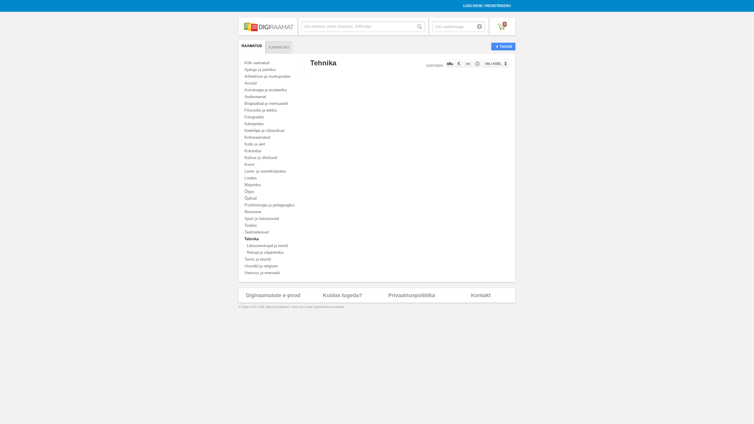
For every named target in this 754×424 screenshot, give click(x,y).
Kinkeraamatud (257, 137)
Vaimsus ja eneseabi (262, 273)
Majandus (252, 185)
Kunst (249, 164)
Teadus (250, 225)
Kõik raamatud (256, 63)
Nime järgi (468, 63)
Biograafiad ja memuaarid (266, 103)
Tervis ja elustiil (257, 259)
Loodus (250, 178)
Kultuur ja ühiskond (260, 157)
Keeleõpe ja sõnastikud (264, 130)
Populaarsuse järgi (450, 63)
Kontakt (481, 295)
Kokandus (253, 151)
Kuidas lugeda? (342, 295)
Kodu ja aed (254, 144)
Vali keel (493, 63)
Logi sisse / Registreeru (487, 6)
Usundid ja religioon (261, 266)
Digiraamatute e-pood (273, 295)
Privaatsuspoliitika (411, 295)
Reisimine (252, 212)
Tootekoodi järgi (477, 63)
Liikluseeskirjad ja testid (267, 246)
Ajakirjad (278, 47)
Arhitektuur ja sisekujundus (267, 76)
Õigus (249, 191)
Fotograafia (254, 117)
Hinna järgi (459, 63)
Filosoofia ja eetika (260, 110)
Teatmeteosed (256, 232)
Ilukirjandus (254, 124)
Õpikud (250, 198)
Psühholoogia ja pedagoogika (269, 205)
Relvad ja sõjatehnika (265, 252)
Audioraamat (255, 97)
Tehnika (251, 239)
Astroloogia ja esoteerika (265, 90)
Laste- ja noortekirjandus (265, 171)
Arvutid (250, 83)
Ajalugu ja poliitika (259, 69)
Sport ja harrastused (261, 218)
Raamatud (252, 46)
